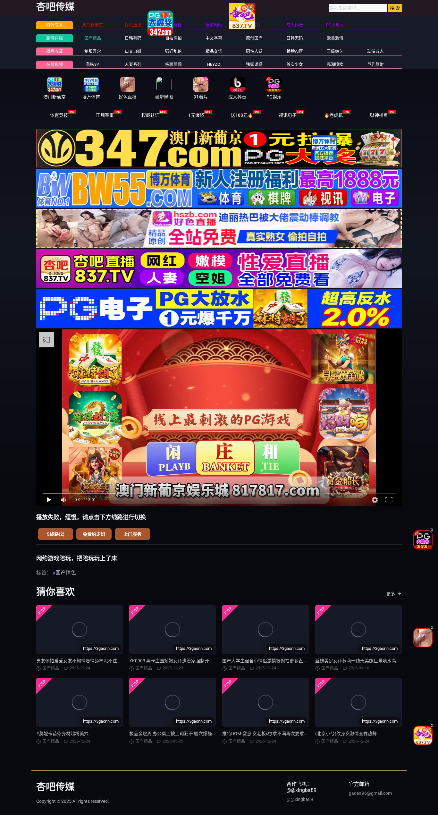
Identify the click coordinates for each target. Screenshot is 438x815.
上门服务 (132, 534)
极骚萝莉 (173, 64)
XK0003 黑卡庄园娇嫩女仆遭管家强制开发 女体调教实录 (185, 660)
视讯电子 (288, 115)
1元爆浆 (196, 115)
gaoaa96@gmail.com (370, 793)
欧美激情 (335, 38)
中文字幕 (214, 38)
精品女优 (214, 51)
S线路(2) (55, 534)
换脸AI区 (295, 51)
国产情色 (65, 573)
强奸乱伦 (173, 51)
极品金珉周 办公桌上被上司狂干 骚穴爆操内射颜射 (179, 733)
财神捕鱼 (379, 115)
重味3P (92, 64)
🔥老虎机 (333, 115)
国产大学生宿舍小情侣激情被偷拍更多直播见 (267, 660)
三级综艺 (335, 51)
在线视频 (54, 64)
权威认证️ (150, 115)
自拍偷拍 (173, 38)
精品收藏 (54, 51)
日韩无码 (294, 38)
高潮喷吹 (335, 64)
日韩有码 (133, 38)
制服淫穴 (92, 51)
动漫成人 (375, 51)
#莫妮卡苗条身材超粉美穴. (63, 733)
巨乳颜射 (375, 64)
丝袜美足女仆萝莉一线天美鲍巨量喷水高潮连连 (362, 660)
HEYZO (213, 64)
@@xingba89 (299, 799)
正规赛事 (105, 115)
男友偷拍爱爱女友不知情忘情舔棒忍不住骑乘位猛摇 (87, 660)
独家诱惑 (254, 64)
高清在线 (54, 38)
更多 (390, 593)
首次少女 (294, 64)
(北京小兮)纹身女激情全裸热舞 (346, 733)
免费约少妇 (94, 534)
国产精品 (92, 38)
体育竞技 (59, 115)
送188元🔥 (242, 115)
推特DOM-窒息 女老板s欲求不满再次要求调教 (267, 733)
